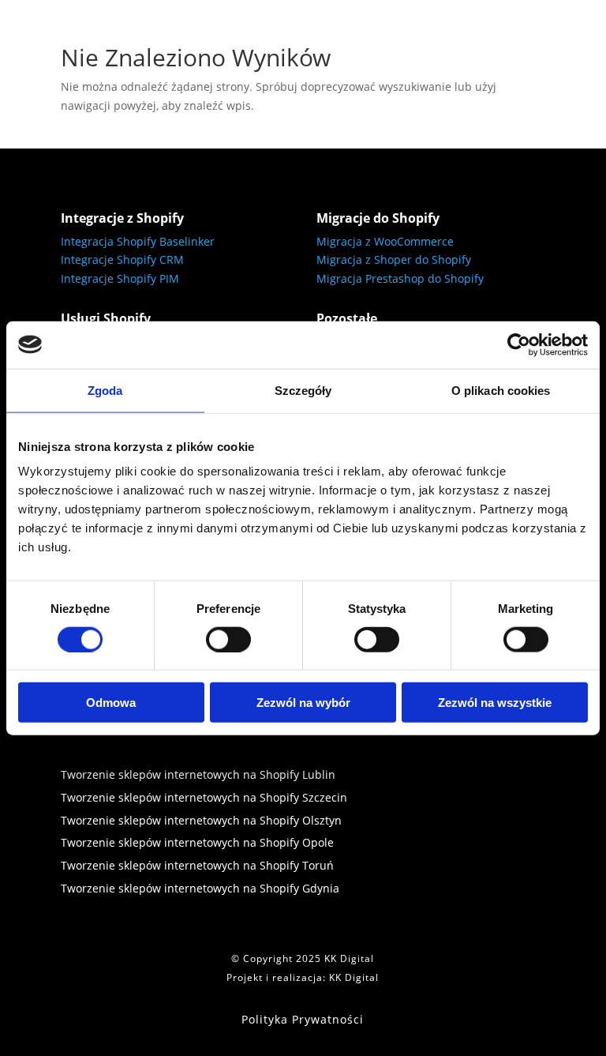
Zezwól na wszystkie (495, 702)
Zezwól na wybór (303, 702)
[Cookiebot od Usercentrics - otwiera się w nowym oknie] (519, 344)
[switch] (228, 639)
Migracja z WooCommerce (385, 241)
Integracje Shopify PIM (120, 278)
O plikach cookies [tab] (501, 389)
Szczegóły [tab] (303, 389)
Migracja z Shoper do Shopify (393, 259)
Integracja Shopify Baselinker (138, 241)
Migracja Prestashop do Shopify (400, 278)
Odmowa (111, 702)
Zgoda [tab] (105, 389)
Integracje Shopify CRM (122, 259)
